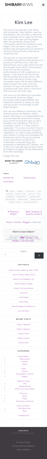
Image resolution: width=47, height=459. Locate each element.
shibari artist (21, 196)
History (24, 364)
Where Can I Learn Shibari (25, 389)
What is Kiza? (23, 343)
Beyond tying (25, 359)
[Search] (39, 255)
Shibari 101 (29, 238)
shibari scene (23, 199)
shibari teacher (15, 202)
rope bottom (20, 194)
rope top (31, 194)
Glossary (24, 362)
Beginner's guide (23, 381)
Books (24, 396)
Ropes (24, 399)
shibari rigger (35, 196)
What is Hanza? (23, 338)
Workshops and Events (24, 401)
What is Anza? (23, 334)
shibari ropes (10, 199)
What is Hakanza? (23, 329)
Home (9, 222)
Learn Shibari (23, 449)
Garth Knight (23, 297)
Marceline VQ (8, 178)
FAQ (24, 384)
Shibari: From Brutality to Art (23, 279)
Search (23, 251)
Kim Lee (12, 191)
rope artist (30, 191)
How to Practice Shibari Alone (23, 275)
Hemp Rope (23, 302)
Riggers (27, 222)
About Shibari (23, 356)
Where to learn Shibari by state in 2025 (23, 270)
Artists (17, 222)
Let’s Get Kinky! (23, 311)
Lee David (23, 293)
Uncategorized (23, 415)
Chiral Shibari (8, 182)
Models (24, 371)
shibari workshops (31, 202)
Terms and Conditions (23, 446)
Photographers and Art (24, 374)
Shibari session (36, 199)
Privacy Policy (23, 442)
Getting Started (24, 386)
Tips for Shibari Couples (23, 284)
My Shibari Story (25, 408)
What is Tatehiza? (23, 325)
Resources (23, 393)
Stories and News (23, 406)
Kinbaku (20, 191)
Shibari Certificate (23, 241)
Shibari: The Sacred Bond (23, 288)
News (25, 411)
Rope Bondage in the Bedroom (23, 306)
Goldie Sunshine (29, 178)
